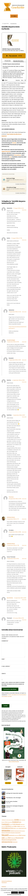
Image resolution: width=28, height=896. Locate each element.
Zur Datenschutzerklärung (14, 894)
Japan (18, 826)
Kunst (14, 828)
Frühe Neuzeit (16, 824)
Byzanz (3, 822)
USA (3, 838)
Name (3, 659)
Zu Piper (20, 783)
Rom (20, 835)
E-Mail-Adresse (6, 666)
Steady (14, 143)
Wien (9, 838)
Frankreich (5, 824)
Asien (20, 819)
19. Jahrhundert (8, 819)
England (15, 822)
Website (4, 673)
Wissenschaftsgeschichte (9, 840)
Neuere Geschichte (6, 832)
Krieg (11, 828)
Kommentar (5, 641)
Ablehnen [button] (21, 892)
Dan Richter (10, 598)
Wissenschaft (19, 838)
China (6, 822)
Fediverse (4, 886)
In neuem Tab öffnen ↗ (21, 184)
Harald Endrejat (11, 340)
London (17, 828)
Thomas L (11, 497)
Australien (23, 819)
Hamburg (8, 826)
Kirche (24, 826)
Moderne (12, 831)
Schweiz (24, 835)
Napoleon (23, 830)
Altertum (12, 819)
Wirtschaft (13, 837)
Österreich (15, 842)
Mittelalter (6, 830)
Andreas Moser (11, 517)
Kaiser (21, 826)
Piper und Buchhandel (14, 761)
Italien (15, 826)
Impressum (4, 882)
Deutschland (10, 822)
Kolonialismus (6, 828)
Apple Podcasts (6, 151)
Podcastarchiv (13, 23)
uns (11, 157)
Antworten (24, 210)
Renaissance (16, 835)
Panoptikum (17, 155)
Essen (19, 822)
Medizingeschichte (22, 828)
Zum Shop (8, 783)
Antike (16, 820)
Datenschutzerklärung (7, 881)
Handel (12, 826)
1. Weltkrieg (3, 819)
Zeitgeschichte (7, 842)
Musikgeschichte (18, 830)
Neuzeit (5, 835)
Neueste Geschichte (15, 832)
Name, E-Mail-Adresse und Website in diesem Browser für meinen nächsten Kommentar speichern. (13, 684)
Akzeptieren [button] (14, 892)
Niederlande (11, 835)
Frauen (11, 824)
